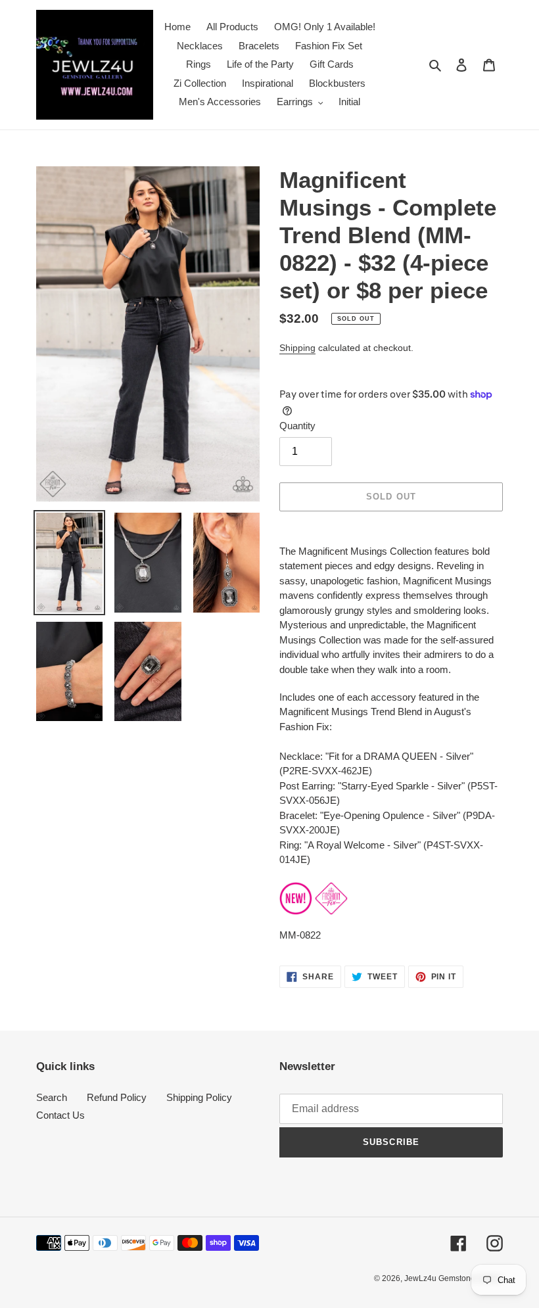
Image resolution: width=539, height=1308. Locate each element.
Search (51, 1097)
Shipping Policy (199, 1097)
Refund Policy (117, 1097)
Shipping (297, 347)
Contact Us (60, 1115)
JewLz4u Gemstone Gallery (453, 1278)
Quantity (297, 425)
